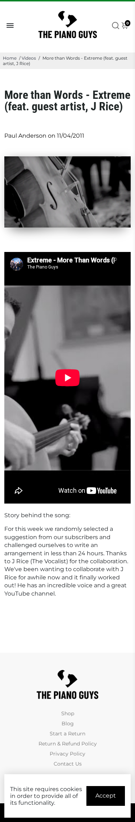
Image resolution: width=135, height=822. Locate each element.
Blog (68, 723)
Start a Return (67, 733)
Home (10, 58)
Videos (29, 58)
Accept (105, 795)
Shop (67, 713)
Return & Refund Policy (68, 744)
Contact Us (68, 764)
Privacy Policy (67, 754)
